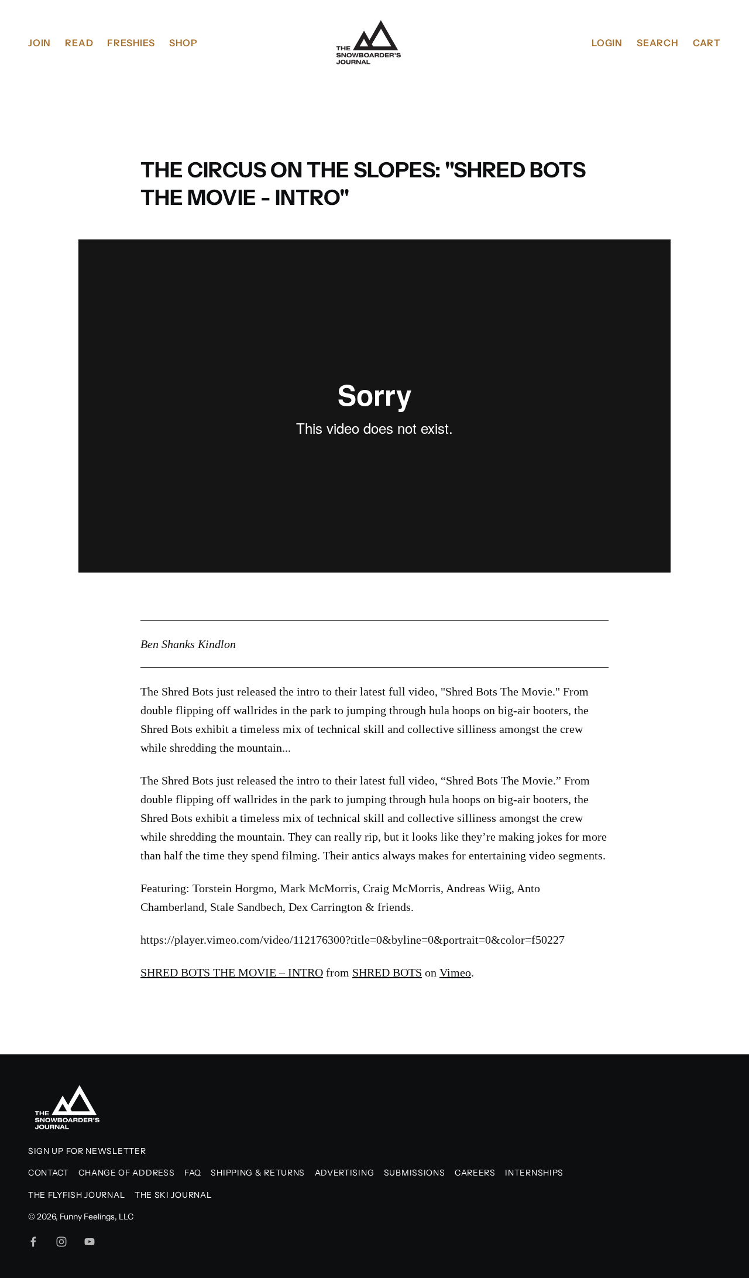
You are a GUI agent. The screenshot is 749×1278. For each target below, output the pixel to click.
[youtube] (89, 1242)
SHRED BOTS (387, 972)
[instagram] (61, 1242)
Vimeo (455, 972)
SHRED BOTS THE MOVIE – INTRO (231, 972)
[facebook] (33, 1242)
